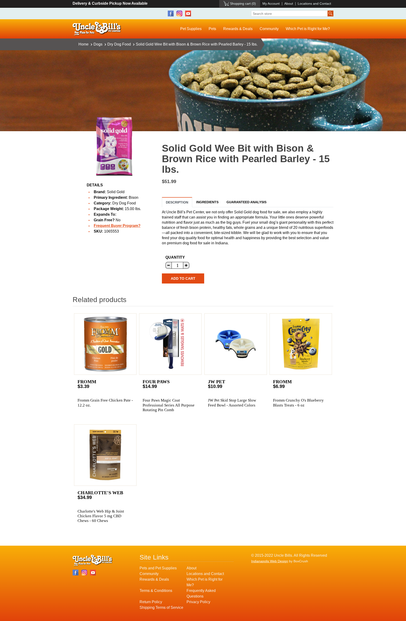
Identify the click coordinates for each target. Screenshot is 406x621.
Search (330, 13)
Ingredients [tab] (207, 202)
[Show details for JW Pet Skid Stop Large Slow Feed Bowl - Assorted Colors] (235, 344)
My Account (271, 3)
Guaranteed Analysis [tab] (246, 202)
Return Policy (151, 602)
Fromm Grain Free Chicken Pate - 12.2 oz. (105, 402)
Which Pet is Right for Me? (308, 29)
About (288, 3)
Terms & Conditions (156, 591)
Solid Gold (116, 192)
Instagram (179, 13)
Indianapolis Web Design (269, 561)
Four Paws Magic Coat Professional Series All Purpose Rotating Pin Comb (169, 405)
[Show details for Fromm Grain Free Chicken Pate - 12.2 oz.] (105, 344)
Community (269, 29)
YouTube (188, 13)
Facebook (171, 13)
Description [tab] (177, 202)
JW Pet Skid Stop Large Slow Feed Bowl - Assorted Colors (232, 402)
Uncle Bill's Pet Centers (97, 28)
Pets (212, 29)
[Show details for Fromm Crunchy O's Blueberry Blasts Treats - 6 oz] (300, 344)
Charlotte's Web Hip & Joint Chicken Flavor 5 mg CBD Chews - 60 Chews (101, 516)
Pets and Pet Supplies (158, 568)
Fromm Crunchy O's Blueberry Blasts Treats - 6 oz (298, 402)
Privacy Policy (198, 602)
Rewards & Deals (238, 29)
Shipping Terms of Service (161, 608)
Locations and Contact (314, 3)
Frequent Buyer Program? (117, 226)
